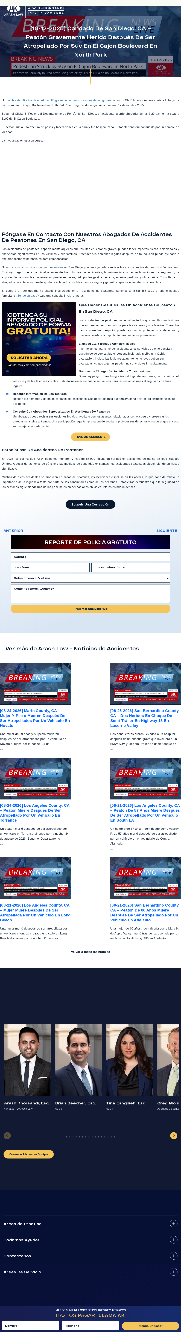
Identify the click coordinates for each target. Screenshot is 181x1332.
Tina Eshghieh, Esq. (126, 1103)
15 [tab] (111, 1136)
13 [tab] (104, 1136)
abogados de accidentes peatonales (39, 267)
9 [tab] (92, 1136)
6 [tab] (82, 1136)
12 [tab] (101, 1136)
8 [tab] (88, 1136)
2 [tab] (69, 1136)
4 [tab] (76, 1136)
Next (173, 1135)
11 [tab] (98, 1136)
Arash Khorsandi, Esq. (27, 1103)
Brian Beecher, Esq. (75, 1103)
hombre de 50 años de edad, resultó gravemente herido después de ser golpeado (61, 100)
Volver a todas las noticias (90, 952)
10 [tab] (95, 1136)
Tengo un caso (27, 295)
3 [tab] (73, 1136)
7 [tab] (85, 1136)
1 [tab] (66, 1136)
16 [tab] (114, 1136)
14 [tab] (108, 1136)
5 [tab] (79, 1136)
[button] (90, 11)
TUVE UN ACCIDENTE (90, 437)
